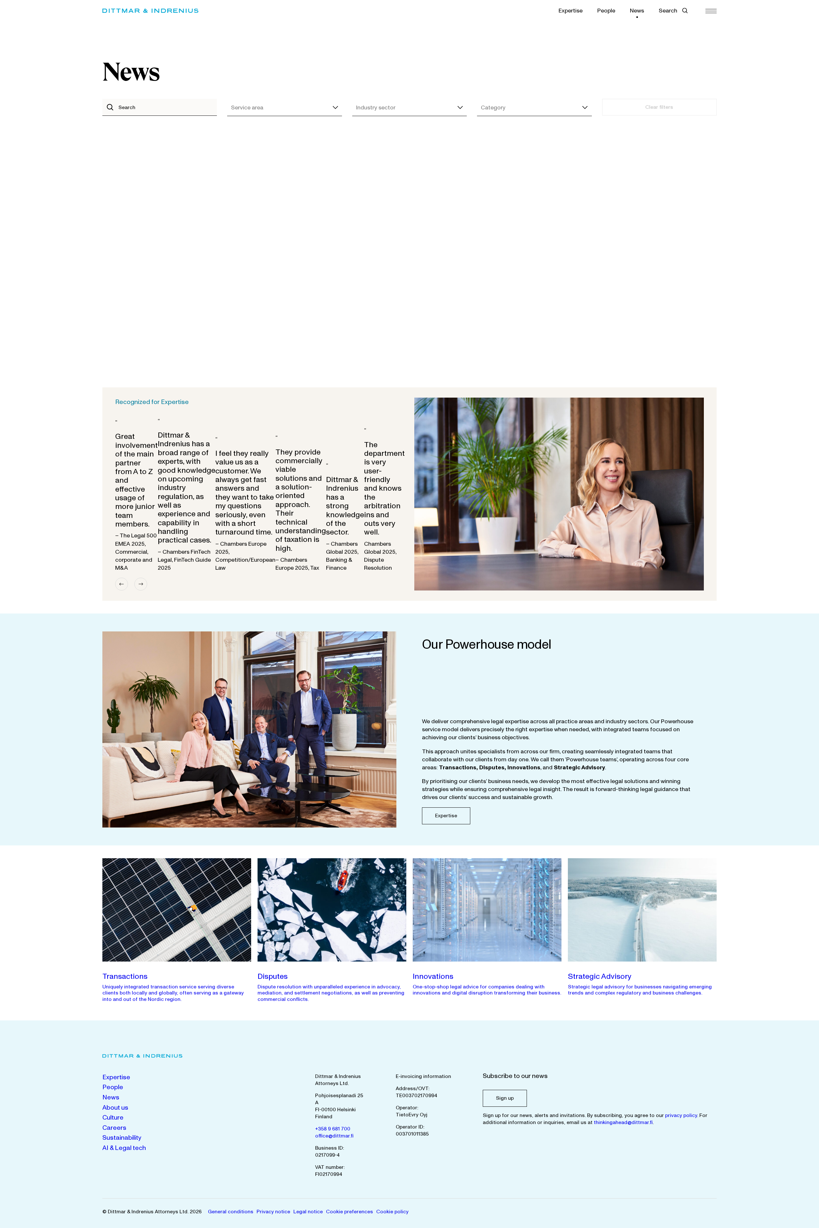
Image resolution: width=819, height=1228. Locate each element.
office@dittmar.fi (334, 1135)
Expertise (571, 11)
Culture (112, 1117)
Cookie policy (392, 1211)
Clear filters (659, 107)
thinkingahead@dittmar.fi (623, 1122)
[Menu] (711, 10)
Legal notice (308, 1211)
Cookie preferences (349, 1211)
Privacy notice (273, 1211)
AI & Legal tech (124, 1148)
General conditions (230, 1211)
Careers (114, 1127)
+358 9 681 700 (332, 1128)
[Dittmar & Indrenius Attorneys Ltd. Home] (150, 10)
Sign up (505, 1098)
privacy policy (681, 1115)
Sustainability (121, 1137)
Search (668, 11)
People (606, 11)
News (637, 11)
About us (115, 1107)
